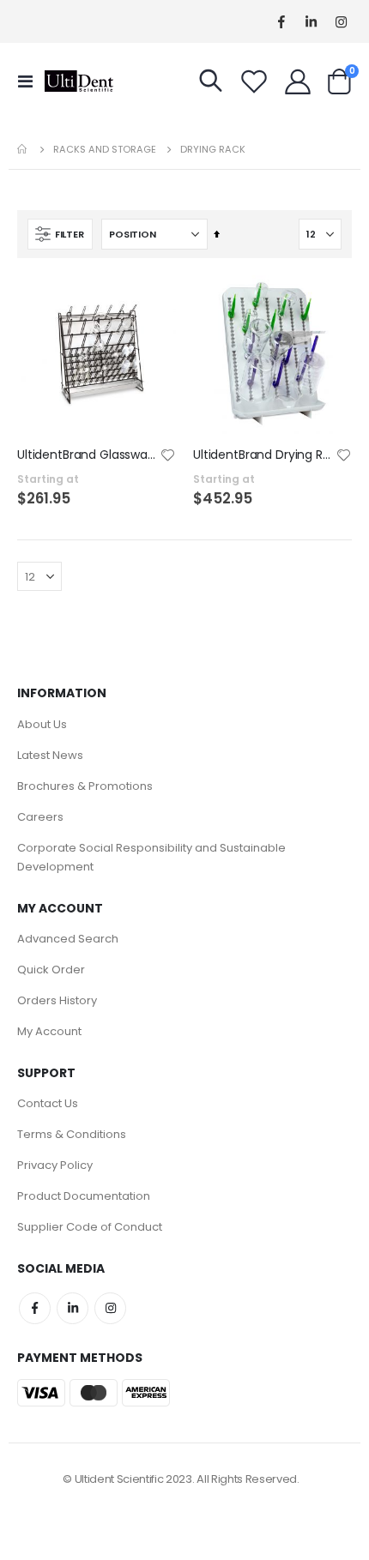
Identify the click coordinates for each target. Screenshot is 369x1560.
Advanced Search (67, 939)
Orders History (57, 1000)
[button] (168, 456)
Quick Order (51, 969)
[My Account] (298, 81)
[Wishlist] (254, 81)
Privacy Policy (55, 1165)
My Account (49, 1031)
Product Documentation (83, 1196)
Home (23, 149)
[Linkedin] (311, 22)
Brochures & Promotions (85, 786)
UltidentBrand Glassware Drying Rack (88, 455)
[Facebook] (281, 22)
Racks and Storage (104, 149)
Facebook (35, 1308)
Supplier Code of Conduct (89, 1227)
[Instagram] (341, 22)
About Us (42, 724)
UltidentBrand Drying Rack (264, 455)
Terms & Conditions (71, 1134)
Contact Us (47, 1103)
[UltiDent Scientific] (79, 81)
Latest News (50, 755)
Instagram (110, 1308)
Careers (40, 817)
